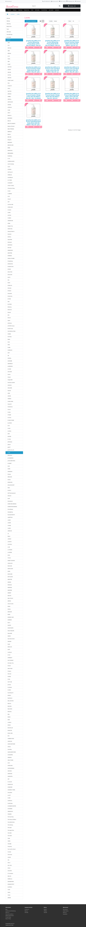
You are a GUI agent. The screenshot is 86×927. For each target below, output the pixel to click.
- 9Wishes (9, 53)
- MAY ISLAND (10, 576)
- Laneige (9, 525)
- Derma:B (9, 247)
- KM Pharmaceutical (11, 493)
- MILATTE (9, 595)
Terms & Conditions (9, 914)
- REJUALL (9, 703)
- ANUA (8, 88)
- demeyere (9, 242)
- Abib (8, 61)
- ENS (8, 315)
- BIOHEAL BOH (10, 145)
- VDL (8, 860)
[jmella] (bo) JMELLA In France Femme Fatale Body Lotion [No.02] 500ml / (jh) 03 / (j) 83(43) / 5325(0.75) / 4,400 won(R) (71, 44)
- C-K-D (8, 158)
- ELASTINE (9, 304)
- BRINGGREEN (10, 153)
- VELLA (8, 862)
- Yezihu (8, 892)
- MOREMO (9, 619)
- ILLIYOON (9, 423)
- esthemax (9, 323)
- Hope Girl (9, 404)
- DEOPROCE (9, 245)
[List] (40, 21)
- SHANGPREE (10, 754)
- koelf (8, 498)
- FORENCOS (9, 350)
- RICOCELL (9, 711)
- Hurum (9, 409)
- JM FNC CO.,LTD (10, 450)
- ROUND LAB (10, 727)
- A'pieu (8, 58)
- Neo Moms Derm (11, 638)
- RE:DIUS (9, 695)
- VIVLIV (8, 868)
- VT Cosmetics (10, 873)
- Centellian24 (10, 177)
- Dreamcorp (9, 296)
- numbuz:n (9, 652)
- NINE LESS (9, 646)
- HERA (8, 393)
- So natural (9, 781)
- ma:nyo (9, 557)
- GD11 (8, 352)
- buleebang (9, 155)
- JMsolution (9, 455)
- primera (9, 684)
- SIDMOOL (9, 757)
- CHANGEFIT (9, 182)
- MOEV (8, 614)
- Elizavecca (9, 309)
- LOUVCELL (9, 544)
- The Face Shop (10, 816)
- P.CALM (9, 665)
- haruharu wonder (11, 382)
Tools (32, 10)
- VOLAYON (9, 870)
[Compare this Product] (39, 47)
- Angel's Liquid (10, 80)
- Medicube (9, 584)
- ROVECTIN (9, 730)
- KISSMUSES (9, 482)
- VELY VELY (9, 865)
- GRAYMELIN (9, 363)
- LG (8, 533)
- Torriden (9, 851)
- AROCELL (9, 99)
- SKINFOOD (9, 773)
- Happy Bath (9, 379)
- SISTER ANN (9, 765)
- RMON (8, 717)
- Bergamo (9, 139)
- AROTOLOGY (10, 102)
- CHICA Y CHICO (10, 185)
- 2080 (8, 42)
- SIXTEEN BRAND (10, 768)
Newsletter (65, 914)
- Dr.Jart (8, 282)
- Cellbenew (9, 174)
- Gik (8, 355)
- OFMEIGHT (9, 657)
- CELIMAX (9, 169)
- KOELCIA (9, 495)
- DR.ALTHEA (9, 271)
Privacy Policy (8, 917)
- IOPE (8, 433)
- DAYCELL (9, 236)
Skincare (9, 10)
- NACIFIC (9, 625)
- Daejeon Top (10, 226)
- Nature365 (9, 633)
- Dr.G (8, 280)
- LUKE (8, 547)
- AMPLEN (9, 77)
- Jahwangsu (9, 441)
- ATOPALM (9, 107)
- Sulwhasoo (9, 800)
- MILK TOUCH (10, 598)
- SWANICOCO (10, 811)
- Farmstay (9, 336)
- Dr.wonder (9, 293)
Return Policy (8, 918)
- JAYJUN (9, 444)
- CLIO (8, 196)
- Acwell (8, 64)
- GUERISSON (10, 366)
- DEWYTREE (9, 253)
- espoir (8, 320)
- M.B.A (8, 555)
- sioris (8, 762)
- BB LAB (9, 120)
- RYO (8, 735)
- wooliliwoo (9, 887)
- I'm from (9, 417)
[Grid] (43, 21)
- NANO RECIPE (10, 628)
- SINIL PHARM (10, 760)
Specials (45, 912)
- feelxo (8, 339)
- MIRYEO (9, 601)
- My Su (8, 622)
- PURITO (9, 690)
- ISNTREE (9, 436)
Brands (45, 909)
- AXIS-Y (8, 112)
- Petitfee (9, 676)
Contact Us (27, 909)
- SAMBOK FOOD (10, 738)
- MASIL (8, 571)
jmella (18, 14)
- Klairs (8, 487)
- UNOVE (9, 857)
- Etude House (10, 328)
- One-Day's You (10, 663)
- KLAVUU (9, 490)
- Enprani (9, 312)
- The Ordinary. (10, 824)
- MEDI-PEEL (9, 579)
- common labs (10, 204)
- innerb (8, 428)
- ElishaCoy (9, 307)
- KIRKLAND (9, 476)
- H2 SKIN (9, 369)
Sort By (50, 21)
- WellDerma (9, 878)
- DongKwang (10, 261)
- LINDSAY (9, 539)
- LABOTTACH (10, 517)
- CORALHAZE (10, 207)
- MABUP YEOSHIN (11, 560)
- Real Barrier (9, 698)
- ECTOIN (9, 298)
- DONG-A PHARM (10, 258)
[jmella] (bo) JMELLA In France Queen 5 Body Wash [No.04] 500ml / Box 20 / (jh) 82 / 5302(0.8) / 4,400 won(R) (52, 97)
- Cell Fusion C (10, 172)
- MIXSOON (9, 611)
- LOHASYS (9, 541)
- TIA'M (8, 838)
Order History (65, 911)
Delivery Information (10, 915)
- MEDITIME (9, 590)
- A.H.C (8, 56)
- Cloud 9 (9, 199)
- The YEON (9, 835)
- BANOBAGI (9, 118)
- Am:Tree (9, 75)
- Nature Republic (10, 630)
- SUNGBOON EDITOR (11, 806)
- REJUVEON (9, 708)
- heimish (9, 390)
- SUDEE (8, 798)
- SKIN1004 (9, 771)
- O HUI (8, 655)
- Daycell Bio (9, 239)
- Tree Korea (9, 854)
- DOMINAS (9, 255)
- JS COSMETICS (10, 458)
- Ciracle (8, 191)
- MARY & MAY (10, 568)
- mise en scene (10, 603)
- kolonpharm (10, 501)
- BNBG (8, 147)
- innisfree (9, 431)
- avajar (8, 110)
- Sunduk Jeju (9, 803)
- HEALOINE (9, 387)
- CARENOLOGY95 (10, 161)
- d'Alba (8, 223)
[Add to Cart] (28, 47)
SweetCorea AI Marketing (11, 911)
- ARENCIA (9, 93)
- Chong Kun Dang (11, 188)
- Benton (9, 134)
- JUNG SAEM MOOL (11, 460)
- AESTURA (9, 66)
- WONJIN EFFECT (10, 884)
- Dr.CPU (8, 277)
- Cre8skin (9, 218)
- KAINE (8, 468)
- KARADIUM (9, 471)
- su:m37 (9, 795)
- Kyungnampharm (11, 514)
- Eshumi (9, 317)
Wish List (65, 912)
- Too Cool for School (11, 849)
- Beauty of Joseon (11, 126)
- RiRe (8, 714)
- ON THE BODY (10, 660)
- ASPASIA (9, 104)
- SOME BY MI (10, 784)
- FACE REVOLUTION (11, 331)
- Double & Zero (10, 266)
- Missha (9, 609)
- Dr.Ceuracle (9, 274)
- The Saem (9, 827)
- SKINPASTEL (10, 776)
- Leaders (9, 528)
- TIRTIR (8, 841)
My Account (65, 909)
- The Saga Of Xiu (10, 830)
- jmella (8, 452)
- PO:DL (8, 679)
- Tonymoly (9, 846)
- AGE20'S (9, 69)
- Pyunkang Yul (10, 692)
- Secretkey (9, 749)
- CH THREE (9, 180)
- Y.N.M (8, 889)
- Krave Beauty (10, 509)
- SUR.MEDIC (9, 808)
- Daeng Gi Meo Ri (10, 231)
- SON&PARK (9, 787)
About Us (7, 912)
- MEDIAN (9, 582)
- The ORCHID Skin (11, 822)
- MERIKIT (9, 592)
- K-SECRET (9, 463)
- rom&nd (9, 722)
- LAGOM (9, 522)
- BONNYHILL (10, 150)
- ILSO (8, 425)
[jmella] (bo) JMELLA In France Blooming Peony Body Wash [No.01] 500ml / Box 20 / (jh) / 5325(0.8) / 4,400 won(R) (52, 44)
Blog (6, 909)
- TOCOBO (9, 843)
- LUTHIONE (9, 549)
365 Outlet (37, 10)
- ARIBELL (9, 96)
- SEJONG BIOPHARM (11, 752)
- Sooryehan (9, 792)
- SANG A (9, 746)
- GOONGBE (9, 361)
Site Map (26, 912)
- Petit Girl (9, 673)
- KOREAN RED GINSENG (12, 506)
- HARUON (9, 385)
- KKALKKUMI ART (10, 485)
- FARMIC (9, 334)
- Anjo (8, 83)
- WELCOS (9, 876)
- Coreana (9, 209)
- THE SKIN (9, 833)
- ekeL (8, 301)
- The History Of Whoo (11, 819)
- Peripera (9, 671)
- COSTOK (9, 215)
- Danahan (9, 234)
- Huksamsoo (10, 406)
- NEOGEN (9, 641)
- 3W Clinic (9, 48)
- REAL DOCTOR (10, 700)
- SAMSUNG (9, 741)
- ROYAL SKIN (9, 733)
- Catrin (8, 166)
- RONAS (9, 725)
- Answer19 (9, 85)
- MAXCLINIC (9, 574)
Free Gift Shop (44, 10)
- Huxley (9, 412)
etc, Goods (51, 10)
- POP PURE (9, 681)
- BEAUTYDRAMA (10, 128)
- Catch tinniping (10, 164)
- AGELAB (9, 72)
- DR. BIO (9, 269)
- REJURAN (9, 706)
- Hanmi (8, 374)
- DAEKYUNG (9, 228)
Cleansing (20, 10)
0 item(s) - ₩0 (72, 6)
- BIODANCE (9, 142)
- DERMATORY (10, 250)
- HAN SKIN (9, 371)
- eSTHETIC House (10, 325)
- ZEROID (9, 897)
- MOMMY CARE (10, 617)
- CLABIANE (9, 193)
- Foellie (8, 347)
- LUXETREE (9, 552)
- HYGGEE (9, 414)
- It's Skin (9, 439)
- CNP (8, 201)
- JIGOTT (8, 447)
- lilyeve (8, 536)
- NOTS (8, 649)
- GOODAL (9, 358)
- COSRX (8, 212)
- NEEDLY (9, 636)
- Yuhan (8, 895)
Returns (26, 911)
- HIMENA (9, 398)
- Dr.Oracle (9, 288)
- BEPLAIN (9, 137)
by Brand (57, 10)
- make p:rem (9, 563)
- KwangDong (10, 512)
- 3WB (8, 50)
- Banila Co (9, 115)
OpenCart (12, 923)
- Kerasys (9, 474)
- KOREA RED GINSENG (11, 503)
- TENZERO (9, 814)
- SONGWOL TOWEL (11, 789)
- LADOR (9, 520)
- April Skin (9, 91)
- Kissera (9, 479)
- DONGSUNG (10, 263)
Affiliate (45, 911)
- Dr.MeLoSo (9, 285)
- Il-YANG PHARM (10, 420)
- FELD (8, 342)
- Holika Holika (10, 401)
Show (70, 21)
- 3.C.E (8, 45)
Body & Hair (26, 10)
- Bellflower (9, 131)
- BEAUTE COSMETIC (11, 123)
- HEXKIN (9, 396)
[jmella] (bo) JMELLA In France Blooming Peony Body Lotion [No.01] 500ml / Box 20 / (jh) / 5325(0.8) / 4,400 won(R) (33, 44)
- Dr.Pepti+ (9, 290)
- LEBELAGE (9, 530)
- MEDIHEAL (9, 587)
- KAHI (8, 466)
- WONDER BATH (10, 881)
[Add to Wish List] (34, 47)
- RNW (8, 719)
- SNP (8, 779)
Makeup (14, 10)
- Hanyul (9, 377)
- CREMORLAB (10, 220)
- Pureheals (9, 687)
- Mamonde (9, 565)
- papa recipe (9, 668)
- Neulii (8, 644)
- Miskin (8, 606)
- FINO (8, 344)
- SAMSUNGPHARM (11, 744)
